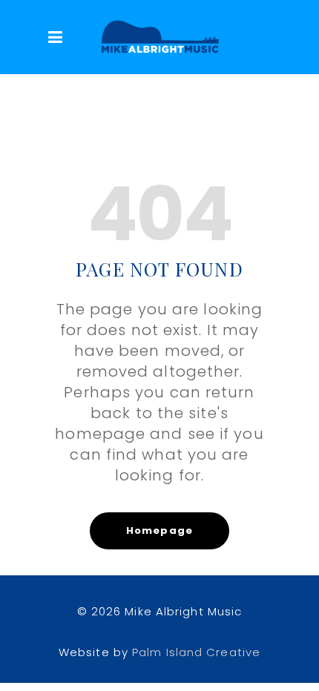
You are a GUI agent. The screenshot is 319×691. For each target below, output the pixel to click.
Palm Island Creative (196, 652)
